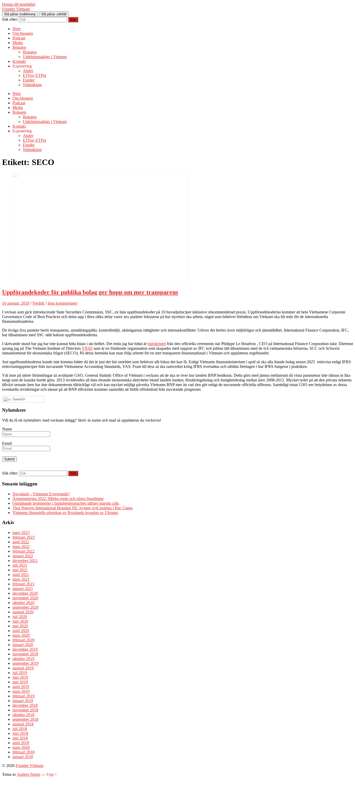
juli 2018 (19, 728)
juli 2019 (19, 672)
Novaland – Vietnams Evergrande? (41, 494)
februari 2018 (23, 752)
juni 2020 (20, 621)
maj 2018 (20, 738)
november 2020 (25, 598)
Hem (16, 28)
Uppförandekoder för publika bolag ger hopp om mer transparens (90, 292)
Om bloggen (22, 33)
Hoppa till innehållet (18, 4)
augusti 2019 (23, 668)
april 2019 (20, 686)
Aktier (28, 70)
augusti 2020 (23, 612)
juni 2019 (20, 677)
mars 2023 (21, 532)
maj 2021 (20, 570)
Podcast (18, 38)
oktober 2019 (23, 658)
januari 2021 (22, 588)
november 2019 (25, 654)
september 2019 (25, 663)
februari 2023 (23, 537)
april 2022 (20, 542)
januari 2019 (22, 700)
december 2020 (25, 593)
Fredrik (38, 303)
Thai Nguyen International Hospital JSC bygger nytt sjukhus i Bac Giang (72, 508)
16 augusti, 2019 (15, 303)
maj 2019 (20, 682)
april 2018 (20, 743)
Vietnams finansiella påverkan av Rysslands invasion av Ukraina (65, 512)
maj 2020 (20, 626)
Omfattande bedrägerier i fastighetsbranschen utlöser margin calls (65, 503)
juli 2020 (19, 616)
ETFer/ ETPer (34, 75)
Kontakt (19, 61)
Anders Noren (28, 774)
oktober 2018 (23, 714)
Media (17, 42)
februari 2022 (23, 551)
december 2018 (25, 705)
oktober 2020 (23, 602)
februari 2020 (23, 640)
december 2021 (25, 560)
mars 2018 (21, 747)
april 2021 (20, 574)
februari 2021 (23, 584)
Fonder (29, 80)
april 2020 (20, 630)
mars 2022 (21, 546)
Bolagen (19, 47)
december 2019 (25, 649)
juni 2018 (20, 733)
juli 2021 (19, 565)
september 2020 (25, 607)
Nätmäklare (32, 85)
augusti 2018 (23, 724)
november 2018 (25, 710)
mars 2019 (21, 691)
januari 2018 (22, 757)
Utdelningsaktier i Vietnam (45, 56)
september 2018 (25, 719)
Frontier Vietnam (16, 9)
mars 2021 (21, 579)
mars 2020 (21, 635)
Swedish (18, 399)
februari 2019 (23, 696)
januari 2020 (22, 644)
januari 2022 (22, 556)
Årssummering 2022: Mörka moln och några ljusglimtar (58, 498)
